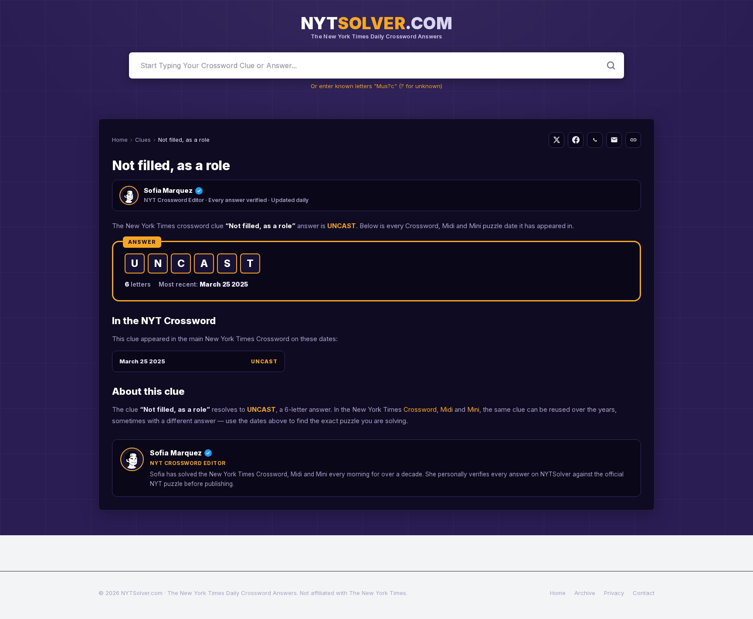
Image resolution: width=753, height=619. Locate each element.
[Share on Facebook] (575, 140)
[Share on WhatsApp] (595, 140)
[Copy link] (633, 140)
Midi (446, 409)
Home (120, 139)
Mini (473, 409)
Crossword (420, 409)
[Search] (611, 65)
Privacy (614, 592)
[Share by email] (614, 140)
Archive (584, 592)
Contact (644, 592)
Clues (143, 139)
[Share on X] (556, 140)
